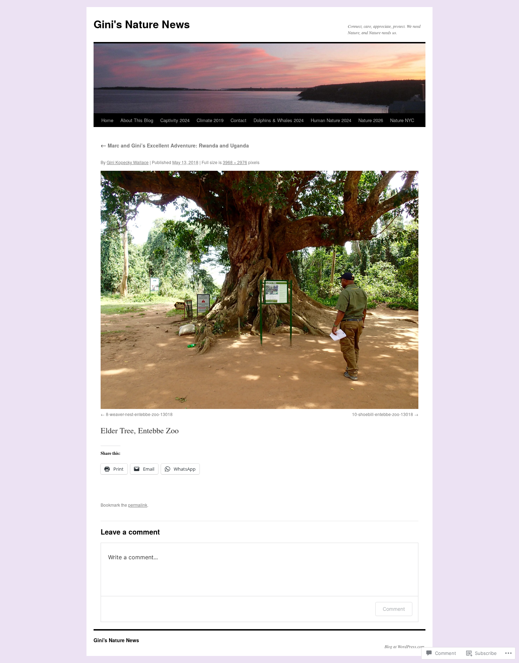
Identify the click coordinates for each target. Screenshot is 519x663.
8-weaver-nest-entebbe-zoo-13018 (139, 414)
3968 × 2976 (235, 162)
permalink (137, 505)
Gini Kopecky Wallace (128, 162)
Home (107, 120)
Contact (238, 120)
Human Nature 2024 (331, 120)
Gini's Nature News (142, 23)
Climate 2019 (210, 120)
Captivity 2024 (175, 120)
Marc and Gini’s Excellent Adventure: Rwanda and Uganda (175, 145)
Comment (394, 609)
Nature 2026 (370, 120)
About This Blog (136, 120)
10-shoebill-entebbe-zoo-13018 (382, 414)
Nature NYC (402, 120)
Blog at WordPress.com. (404, 646)
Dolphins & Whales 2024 (278, 120)
